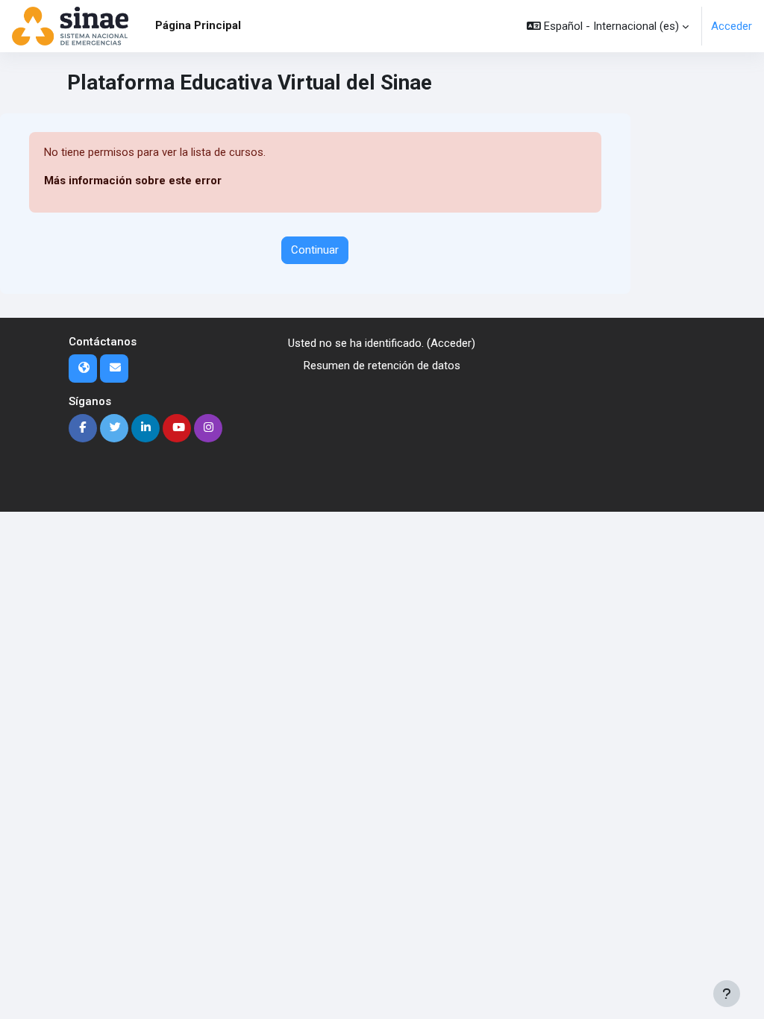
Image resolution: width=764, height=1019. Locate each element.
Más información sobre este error (133, 180)
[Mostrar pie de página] (726, 993)
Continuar (315, 250)
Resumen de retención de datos (382, 365)
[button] (607, 26)
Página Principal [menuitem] (198, 25)
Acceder (731, 26)
